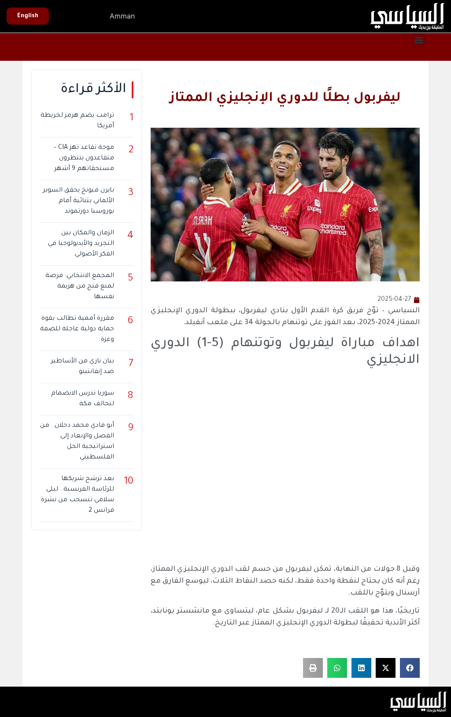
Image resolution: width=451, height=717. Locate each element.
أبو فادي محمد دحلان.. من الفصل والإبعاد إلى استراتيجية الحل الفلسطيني (77, 441)
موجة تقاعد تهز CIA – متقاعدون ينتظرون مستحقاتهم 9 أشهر (84, 158)
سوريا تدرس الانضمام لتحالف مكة (82, 399)
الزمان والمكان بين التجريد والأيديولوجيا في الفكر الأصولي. (81, 244)
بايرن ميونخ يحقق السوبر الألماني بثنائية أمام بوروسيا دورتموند (78, 201)
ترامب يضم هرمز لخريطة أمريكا (77, 121)
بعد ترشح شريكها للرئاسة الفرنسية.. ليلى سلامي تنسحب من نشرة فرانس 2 (77, 495)
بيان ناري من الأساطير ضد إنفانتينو (82, 367)
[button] (418, 40)
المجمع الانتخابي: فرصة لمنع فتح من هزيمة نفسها (79, 287)
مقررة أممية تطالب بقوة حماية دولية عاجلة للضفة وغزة (77, 329)
